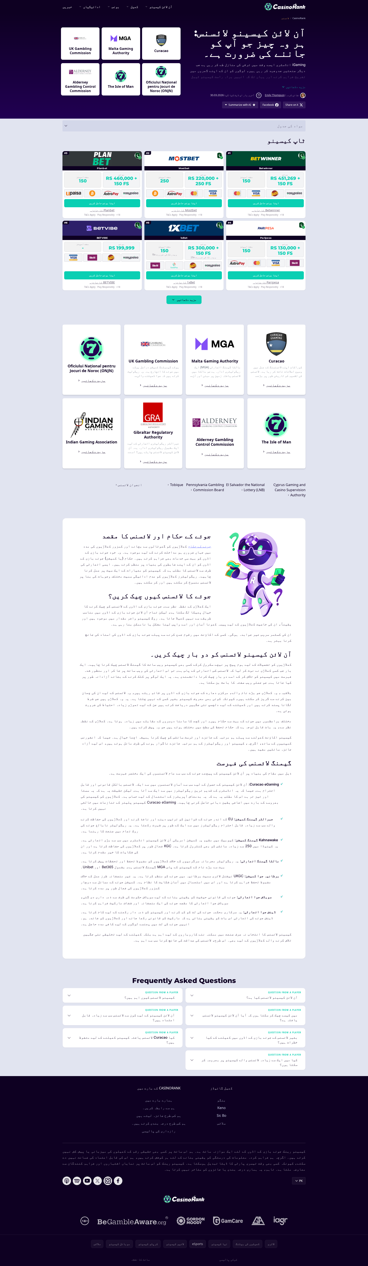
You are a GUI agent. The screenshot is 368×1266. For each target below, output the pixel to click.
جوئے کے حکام (199, 546)
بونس (115, 6)
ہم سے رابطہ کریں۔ (158, 1107)
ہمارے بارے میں (158, 1100)
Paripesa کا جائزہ (266, 282)
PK (301, 1181)
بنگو (221, 1100)
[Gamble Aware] (133, 1221)
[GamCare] (228, 1221)
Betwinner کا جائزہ (266, 210)
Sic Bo (221, 1115)
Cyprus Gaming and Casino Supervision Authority (289, 489)
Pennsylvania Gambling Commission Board (205, 487)
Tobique (176, 484)
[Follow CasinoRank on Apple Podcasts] (66, 1181)
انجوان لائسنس (129, 484)
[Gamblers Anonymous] (258, 1221)
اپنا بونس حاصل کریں (266, 203)
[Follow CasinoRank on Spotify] (77, 1181)
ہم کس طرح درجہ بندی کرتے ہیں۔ (159, 1123)
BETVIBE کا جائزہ (102, 282)
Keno (221, 1107)
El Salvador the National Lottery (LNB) (245, 487)
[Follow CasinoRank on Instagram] (108, 1181)
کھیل (134, 6)
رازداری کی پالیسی (159, 1131)
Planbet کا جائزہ (102, 210)
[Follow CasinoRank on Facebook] (118, 1181)
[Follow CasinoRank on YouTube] (87, 1181)
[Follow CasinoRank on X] (97, 1181)
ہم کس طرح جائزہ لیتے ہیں (158, 1115)
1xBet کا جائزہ (184, 282)
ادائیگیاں (92, 6)
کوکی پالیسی (228, 1259)
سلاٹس (221, 1123)
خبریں (67, 6)
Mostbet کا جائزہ (184, 210)
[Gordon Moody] (191, 1221)
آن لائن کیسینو (160, 6)
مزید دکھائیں (186, 300)
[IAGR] (281, 1221)
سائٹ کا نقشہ (140, 1259)
